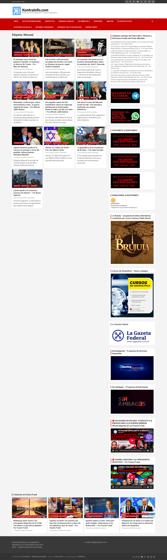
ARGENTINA (125, 513)
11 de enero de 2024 (19, 157)
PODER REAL (98, 21)
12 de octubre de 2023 (20, 198)
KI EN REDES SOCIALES (22, 27)
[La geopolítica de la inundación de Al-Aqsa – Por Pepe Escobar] (91, 136)
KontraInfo (29, 69)
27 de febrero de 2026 (56, 530)
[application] (132, 440)
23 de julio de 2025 (127, 528)
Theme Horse (59, 556)
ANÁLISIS (110, 21)
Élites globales (38, 516)
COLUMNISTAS (83, 21)
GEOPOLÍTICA (50, 21)
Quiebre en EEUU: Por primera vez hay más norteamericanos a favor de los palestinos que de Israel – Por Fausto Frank (65, 524)
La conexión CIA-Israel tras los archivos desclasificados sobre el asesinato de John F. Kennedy (91, 61)
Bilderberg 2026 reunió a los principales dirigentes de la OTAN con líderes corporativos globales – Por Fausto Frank (28, 524)
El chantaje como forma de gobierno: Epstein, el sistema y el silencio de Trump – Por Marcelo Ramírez (26, 63)
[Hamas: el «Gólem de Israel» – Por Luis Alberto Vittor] (59, 136)
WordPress (81, 556)
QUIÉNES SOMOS (91, 27)
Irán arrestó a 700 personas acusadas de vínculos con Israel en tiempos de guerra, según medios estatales (58, 63)
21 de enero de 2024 (19, 112)
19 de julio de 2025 (19, 69)
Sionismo (27, 97)
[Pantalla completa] (151, 451)
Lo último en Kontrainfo (32, 55)
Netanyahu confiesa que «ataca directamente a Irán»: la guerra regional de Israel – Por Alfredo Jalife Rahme (26, 106)
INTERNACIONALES (83, 97)
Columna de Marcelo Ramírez (23, 52)
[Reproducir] (113, 451)
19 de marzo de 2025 (83, 67)
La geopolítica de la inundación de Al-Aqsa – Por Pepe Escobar (90, 148)
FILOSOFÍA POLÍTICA (124, 21)
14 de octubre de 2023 (52, 152)
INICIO (16, 21)
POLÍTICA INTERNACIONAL (31, 21)
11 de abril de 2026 (19, 530)
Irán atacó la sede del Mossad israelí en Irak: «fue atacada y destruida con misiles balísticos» (89, 106)
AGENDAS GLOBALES (66, 21)
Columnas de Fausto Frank (25, 494)
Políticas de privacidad (39, 556)
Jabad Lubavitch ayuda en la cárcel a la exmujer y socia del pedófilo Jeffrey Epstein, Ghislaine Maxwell (26, 151)
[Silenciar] (148, 451)
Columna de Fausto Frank (86, 50)
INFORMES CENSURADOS (44, 27)
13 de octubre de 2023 (84, 152)
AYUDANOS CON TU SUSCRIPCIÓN (69, 27)
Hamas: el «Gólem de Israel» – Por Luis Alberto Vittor (58, 148)
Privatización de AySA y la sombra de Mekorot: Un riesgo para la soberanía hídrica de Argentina (137, 523)
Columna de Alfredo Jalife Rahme (25, 95)
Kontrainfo (26, 556)
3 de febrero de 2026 (92, 528)
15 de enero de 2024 (83, 112)
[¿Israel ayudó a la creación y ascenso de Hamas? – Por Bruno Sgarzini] (27, 178)
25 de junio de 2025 (51, 69)
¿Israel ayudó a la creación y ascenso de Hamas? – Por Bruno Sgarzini (27, 192)
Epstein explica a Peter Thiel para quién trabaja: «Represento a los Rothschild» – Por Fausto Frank (100, 523)
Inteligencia (82, 52)
